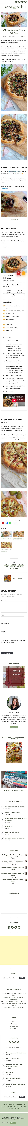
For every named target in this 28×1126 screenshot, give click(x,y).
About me (11, 1105)
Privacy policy (14, 1108)
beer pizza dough (14, 171)
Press (3, 1107)
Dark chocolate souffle (12, 832)
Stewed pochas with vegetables (15, 807)
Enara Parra (7, 997)
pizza (6, 566)
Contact (9, 1107)
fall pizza (13, 564)
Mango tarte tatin (17, 578)
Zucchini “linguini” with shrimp (14, 838)
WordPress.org (14, 1028)
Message (3, 600)
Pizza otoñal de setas (6, 538)
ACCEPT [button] (13, 1122)
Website (3, 632)
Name (2, 615)
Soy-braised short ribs (18, 1008)
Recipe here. (4, 188)
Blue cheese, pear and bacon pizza (6, 550)
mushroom (20, 564)
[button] (2, 7)
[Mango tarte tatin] (7, 578)
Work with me (20, 1105)
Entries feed (14, 1024)
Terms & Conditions (20, 1107)
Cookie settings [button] (5, 1122)
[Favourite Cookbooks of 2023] (14, 771)
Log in (14, 1022)
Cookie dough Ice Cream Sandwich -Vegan (16, 1001)
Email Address (5, 623)
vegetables (20, 566)
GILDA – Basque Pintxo (12, 813)
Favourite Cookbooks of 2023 (14, 790)
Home (5, 1105)
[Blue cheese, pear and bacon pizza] (6, 545)
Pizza (23, 36)
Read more (14, 727)
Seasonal (12, 566)
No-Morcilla (8, 826)
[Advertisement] (14, 950)
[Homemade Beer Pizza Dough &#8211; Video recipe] (18, 534)
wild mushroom (14, 568)
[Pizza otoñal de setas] (6, 534)
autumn (6, 564)
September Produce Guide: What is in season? (16, 819)
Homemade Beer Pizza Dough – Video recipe (18, 538)
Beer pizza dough (14, 219)
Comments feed (14, 1026)
